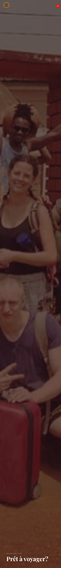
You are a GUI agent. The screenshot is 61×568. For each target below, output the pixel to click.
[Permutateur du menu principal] (57, 6)
